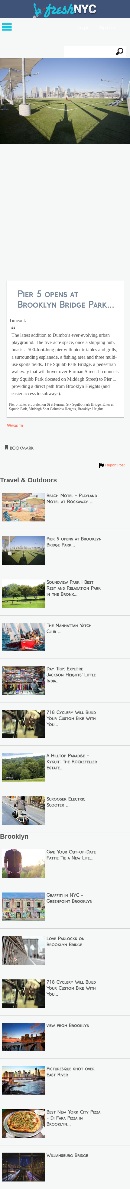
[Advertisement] (65, 213)
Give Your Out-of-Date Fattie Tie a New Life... (71, 855)
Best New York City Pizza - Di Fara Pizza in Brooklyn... (73, 1118)
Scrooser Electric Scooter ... (66, 802)
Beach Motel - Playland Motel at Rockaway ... (72, 499)
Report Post (111, 464)
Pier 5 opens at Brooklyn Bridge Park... (74, 542)
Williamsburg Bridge (67, 1156)
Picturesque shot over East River (71, 1072)
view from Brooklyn (68, 1026)
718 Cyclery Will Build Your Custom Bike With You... (71, 719)
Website (15, 425)
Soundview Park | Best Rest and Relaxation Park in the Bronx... (74, 588)
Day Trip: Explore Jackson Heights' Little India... (71, 675)
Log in (83, 27)
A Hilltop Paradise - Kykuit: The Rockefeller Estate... (72, 762)
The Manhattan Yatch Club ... (69, 629)
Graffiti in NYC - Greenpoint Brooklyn (70, 898)
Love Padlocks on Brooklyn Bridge (66, 942)
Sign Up (107, 27)
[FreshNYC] (65, 16)
